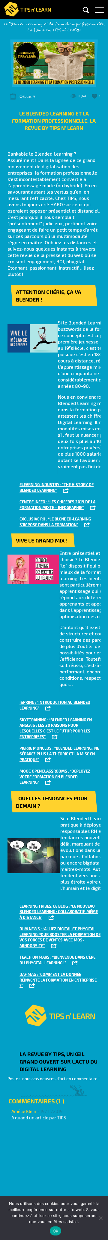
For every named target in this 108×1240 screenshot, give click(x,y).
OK (55, 1231)
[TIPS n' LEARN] (27, 8)
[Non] (101, 1218)
